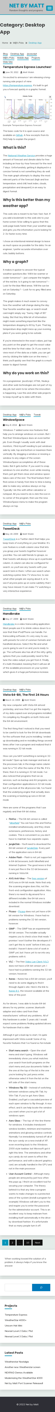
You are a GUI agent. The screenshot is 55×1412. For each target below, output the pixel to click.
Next (37, 1242)
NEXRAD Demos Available (19, 1372)
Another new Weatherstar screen (22, 1367)
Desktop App (17, 53)
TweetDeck (11, 529)
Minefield (14, 822)
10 (27, 1242)
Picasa (21, 911)
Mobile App (23, 57)
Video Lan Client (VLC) (37, 961)
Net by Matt (26, 5)
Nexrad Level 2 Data (16, 1330)
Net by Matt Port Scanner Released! (24, 1383)
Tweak (37, 414)
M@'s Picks (8, 57)
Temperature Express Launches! (27, 67)
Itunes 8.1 (14, 990)
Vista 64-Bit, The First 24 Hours (26, 695)
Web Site (8, 61)
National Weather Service (21, 155)
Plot (31, 1330)
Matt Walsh (28, 72)
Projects (36, 57)
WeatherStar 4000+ (15, 1320)
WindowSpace (13, 420)
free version (38, 878)
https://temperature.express (17, 85)
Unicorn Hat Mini (13, 1325)
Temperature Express (16, 1314)
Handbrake (11, 614)
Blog (5, 53)
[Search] (41, 1287)
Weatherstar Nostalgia (17, 1361)
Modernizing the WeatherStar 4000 (24, 1377)
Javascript (32, 53)
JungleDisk (32, 847)
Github (19, 135)
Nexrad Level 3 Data (16, 1336)
